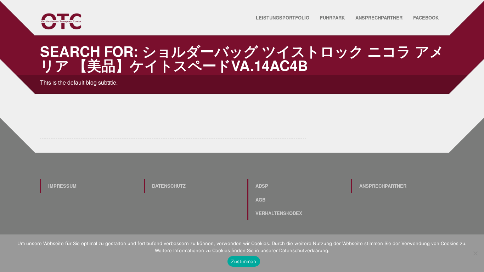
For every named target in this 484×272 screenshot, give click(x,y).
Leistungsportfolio (282, 17)
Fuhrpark (332, 17)
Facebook (426, 17)
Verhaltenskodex (278, 213)
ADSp (261, 185)
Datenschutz (169, 185)
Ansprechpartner (379, 17)
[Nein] (475, 253)
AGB (260, 199)
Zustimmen (243, 261)
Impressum (62, 185)
